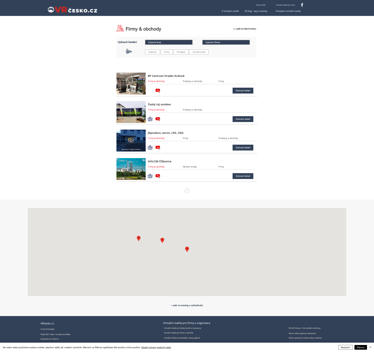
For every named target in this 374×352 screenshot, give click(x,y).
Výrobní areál (199, 52)
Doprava (152, 52)
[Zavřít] (370, 347)
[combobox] (169, 42)
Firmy (166, 52)
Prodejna (181, 52)
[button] (233, 109)
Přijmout (361, 347)
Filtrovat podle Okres (213, 37)
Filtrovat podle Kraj (155, 36)
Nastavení (345, 347)
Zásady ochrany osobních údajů (156, 347)
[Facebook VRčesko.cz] (302, 4)
